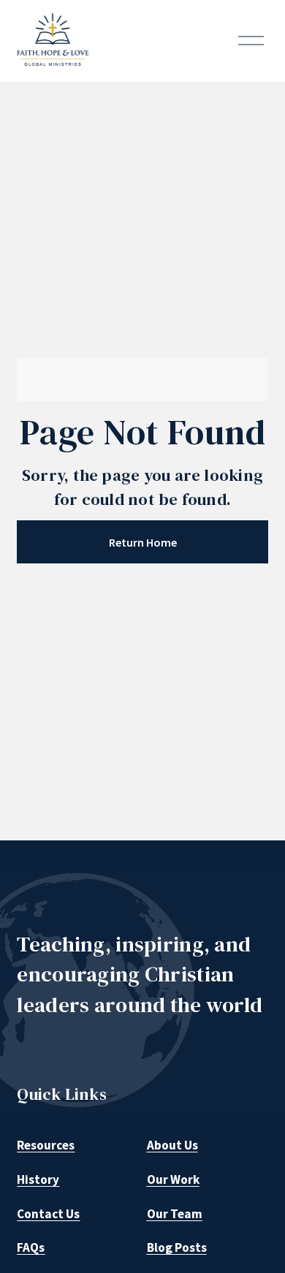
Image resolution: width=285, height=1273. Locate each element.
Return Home (143, 542)
